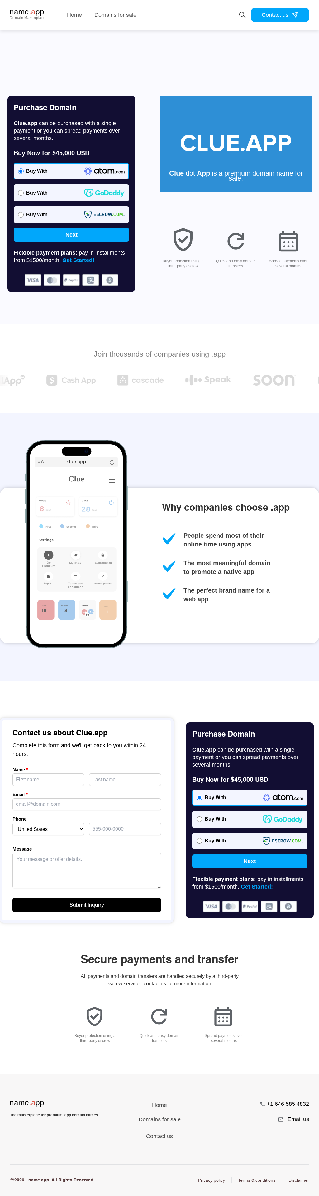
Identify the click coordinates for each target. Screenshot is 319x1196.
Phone (19, 819)
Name (20, 769)
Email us (298, 1119)
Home (74, 15)
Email (20, 794)
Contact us (275, 15)
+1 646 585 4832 (288, 1104)
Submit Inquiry (86, 905)
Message (22, 848)
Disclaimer (298, 1180)
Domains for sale (115, 15)
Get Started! (78, 260)
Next (71, 235)
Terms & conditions (256, 1180)
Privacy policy (211, 1180)
